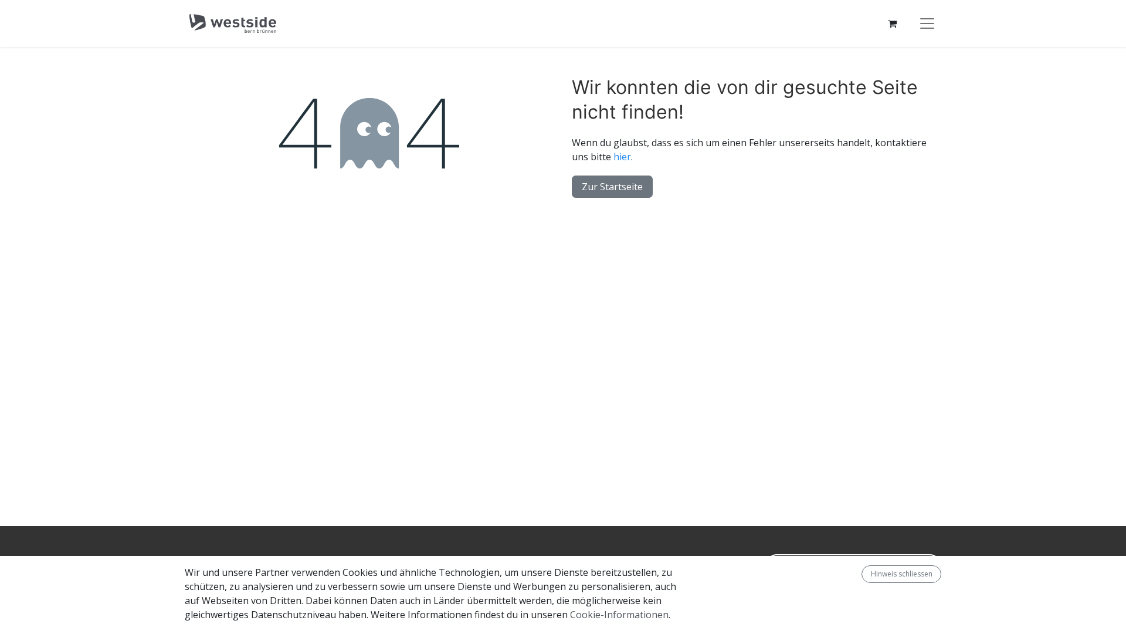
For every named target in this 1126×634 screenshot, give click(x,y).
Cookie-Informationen (619, 614)
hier (622, 156)
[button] (857, 574)
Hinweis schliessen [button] (901, 574)
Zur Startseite (612, 186)
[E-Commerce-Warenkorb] (892, 23)
